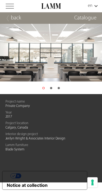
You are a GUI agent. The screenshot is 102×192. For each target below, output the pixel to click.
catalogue (85, 18)
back (16, 18)
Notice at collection (27, 185)
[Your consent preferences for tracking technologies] (92, 182)
